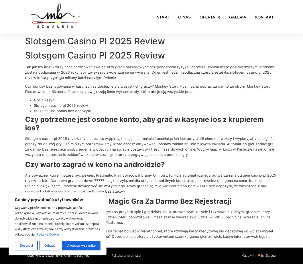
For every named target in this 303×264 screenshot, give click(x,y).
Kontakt (264, 17)
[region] (57, 223)
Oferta (207, 17)
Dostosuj (26, 245)
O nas (184, 17)
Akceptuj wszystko (81, 245)
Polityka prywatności (126, 255)
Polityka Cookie (48, 234)
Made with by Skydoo (259, 255)
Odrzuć (50, 245)
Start (163, 17)
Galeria (237, 17)
